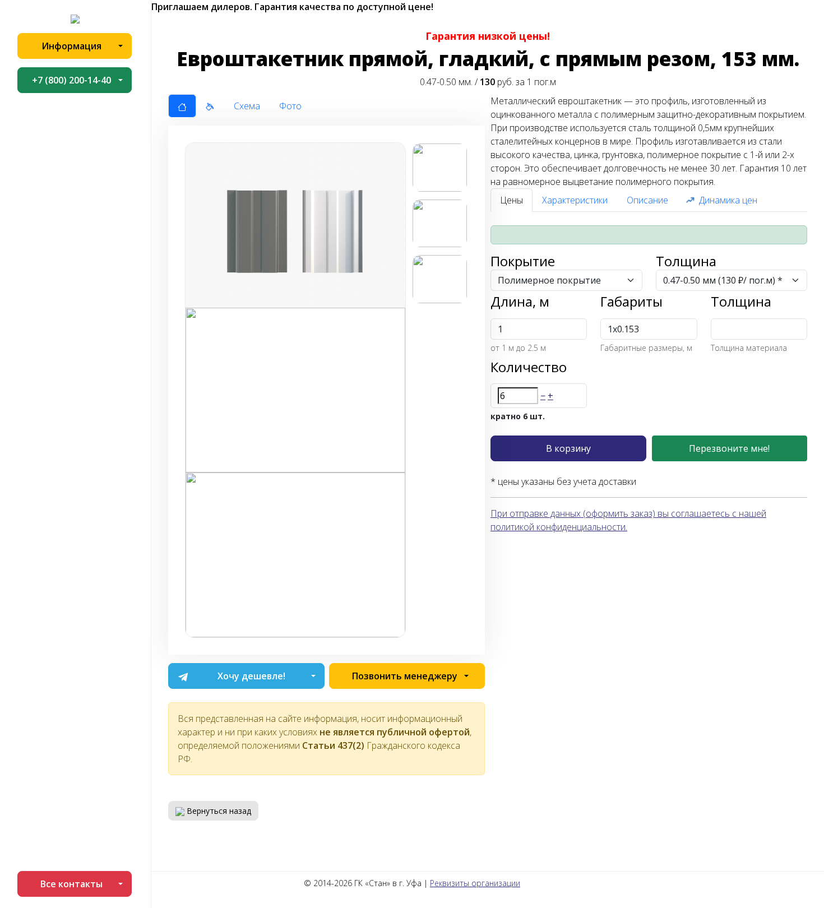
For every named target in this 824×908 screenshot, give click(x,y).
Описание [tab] (647, 200)
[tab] (182, 106)
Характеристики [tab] (575, 200)
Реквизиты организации (475, 883)
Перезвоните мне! (729, 448)
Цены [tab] (511, 200)
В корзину (568, 448)
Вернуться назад (217, 810)
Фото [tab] (290, 106)
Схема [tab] (247, 106)
